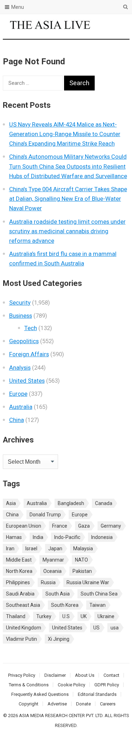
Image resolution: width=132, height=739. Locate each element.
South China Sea (99, 594)
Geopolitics (24, 341)
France (59, 526)
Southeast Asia (23, 605)
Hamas (14, 537)
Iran (10, 548)
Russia (48, 582)
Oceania (52, 571)
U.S (66, 616)
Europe (18, 393)
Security (20, 302)
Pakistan (82, 571)
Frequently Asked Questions (40, 694)
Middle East (19, 560)
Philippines (18, 582)
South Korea (64, 605)
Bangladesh (71, 503)
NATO (81, 560)
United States (27, 380)
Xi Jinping (58, 639)
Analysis (20, 367)
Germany (111, 526)
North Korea (19, 571)
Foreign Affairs (29, 354)
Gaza (84, 526)
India (38, 537)
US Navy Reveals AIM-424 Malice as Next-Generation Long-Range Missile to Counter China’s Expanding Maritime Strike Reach (64, 134)
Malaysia (83, 548)
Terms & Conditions (29, 684)
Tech (30, 328)
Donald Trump (45, 514)
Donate (83, 703)
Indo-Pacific (67, 537)
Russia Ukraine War (88, 582)
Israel (31, 548)
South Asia (57, 594)
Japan (55, 548)
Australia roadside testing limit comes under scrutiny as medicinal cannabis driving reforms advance (67, 231)
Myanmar (53, 560)
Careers (107, 703)
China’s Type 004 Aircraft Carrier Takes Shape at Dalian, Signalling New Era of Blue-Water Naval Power (68, 199)
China (16, 419)
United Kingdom (23, 628)
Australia (20, 406)
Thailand (15, 616)
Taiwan (97, 605)
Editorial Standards (97, 694)
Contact (111, 675)
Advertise (57, 703)
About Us (84, 675)
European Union (23, 526)
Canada (103, 503)
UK (84, 616)
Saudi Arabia (20, 594)
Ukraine (106, 616)
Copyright (28, 703)
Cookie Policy (71, 684)
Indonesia (102, 537)
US (96, 628)
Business (20, 315)
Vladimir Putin (21, 639)
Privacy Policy (21, 675)
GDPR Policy (106, 684)
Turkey (43, 616)
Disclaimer (55, 675)
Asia (11, 503)
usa (115, 628)
